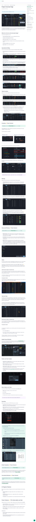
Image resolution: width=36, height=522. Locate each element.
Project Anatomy (12, 369)
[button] (34, 520)
